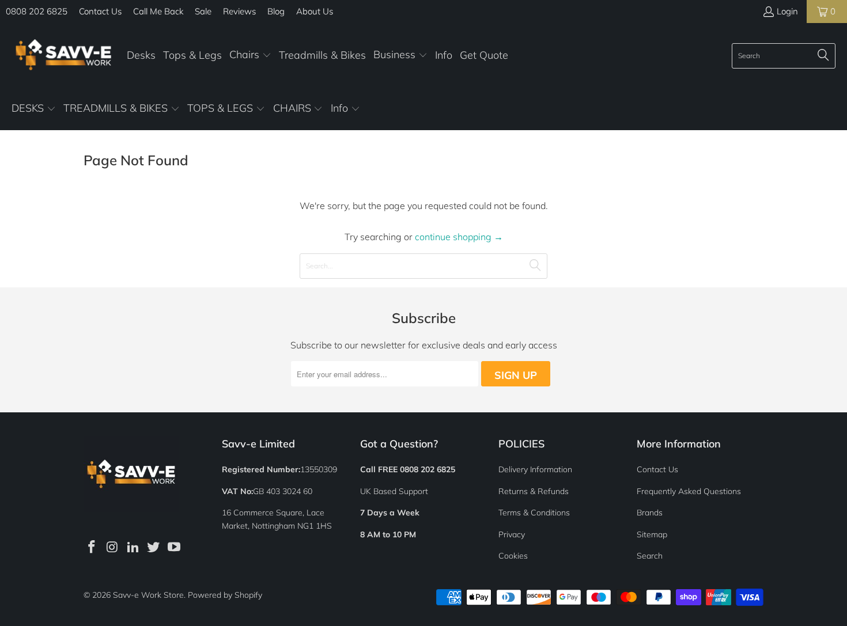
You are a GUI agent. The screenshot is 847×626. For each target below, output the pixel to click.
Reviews (239, 11)
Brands (650, 512)
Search (650, 556)
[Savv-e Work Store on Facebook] (92, 547)
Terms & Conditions (534, 512)
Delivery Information (535, 469)
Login (787, 11)
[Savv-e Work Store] (63, 55)
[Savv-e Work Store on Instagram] (113, 547)
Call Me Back (158, 11)
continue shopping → (459, 236)
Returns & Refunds (533, 491)
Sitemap (652, 534)
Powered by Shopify (225, 595)
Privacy (511, 534)
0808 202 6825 (36, 11)
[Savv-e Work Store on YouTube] (174, 547)
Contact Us (100, 11)
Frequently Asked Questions (689, 491)
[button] (250, 55)
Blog (276, 11)
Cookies (513, 556)
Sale (203, 11)
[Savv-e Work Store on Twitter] (153, 547)
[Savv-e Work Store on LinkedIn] (133, 547)
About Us (314, 11)
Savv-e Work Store (148, 595)
